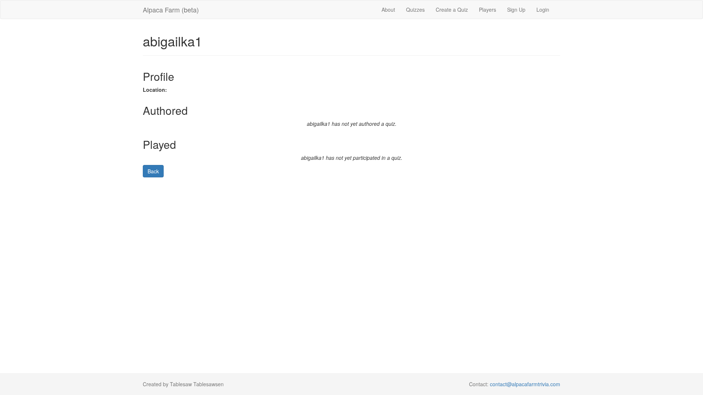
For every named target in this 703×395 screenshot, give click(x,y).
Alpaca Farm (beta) (171, 9)
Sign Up (516, 9)
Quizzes (415, 9)
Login (542, 9)
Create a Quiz (452, 9)
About (388, 9)
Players (487, 9)
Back (153, 171)
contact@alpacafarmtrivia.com (525, 384)
